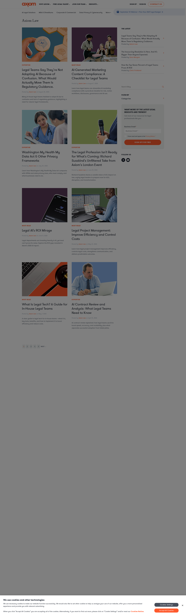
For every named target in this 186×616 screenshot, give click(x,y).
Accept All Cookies (166, 610)
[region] (93, 605)
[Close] (182, 605)
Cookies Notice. (137, 611)
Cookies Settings (166, 604)
